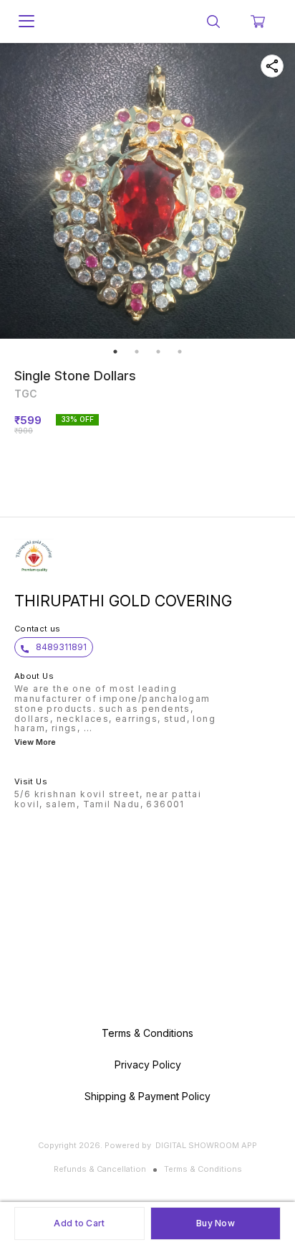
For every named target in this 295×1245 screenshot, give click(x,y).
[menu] (26, 21)
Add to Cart (79, 1223)
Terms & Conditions (203, 1169)
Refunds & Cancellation (100, 1169)
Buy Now (215, 1223)
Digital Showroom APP (206, 1145)
